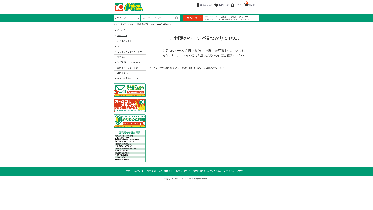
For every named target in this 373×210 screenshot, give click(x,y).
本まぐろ (220, 19)
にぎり (240, 17)
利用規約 (151, 170)
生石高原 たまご (232, 19)
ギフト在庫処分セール (127, 78)
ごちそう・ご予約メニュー (129, 51)
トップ (116, 24)
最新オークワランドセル (128, 67)
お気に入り (224, 5)
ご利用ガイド (166, 170)
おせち (130, 24)
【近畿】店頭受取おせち (144, 24)
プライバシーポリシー (235, 170)
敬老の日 (121, 30)
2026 (207, 17)
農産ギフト (225, 17)
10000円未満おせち (163, 24)
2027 (212, 17)
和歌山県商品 (123, 73)
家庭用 (233, 17)
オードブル (245, 19)
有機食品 (121, 57)
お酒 (119, 46)
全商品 (123, 24)
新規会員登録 (206, 5)
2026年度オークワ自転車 (128, 62)
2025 (247, 17)
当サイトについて (134, 170)
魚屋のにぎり (210, 19)
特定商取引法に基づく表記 (207, 170)
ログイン (239, 5)
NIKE (218, 17)
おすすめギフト (124, 41)
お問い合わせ (183, 170)
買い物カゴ (252, 4)
